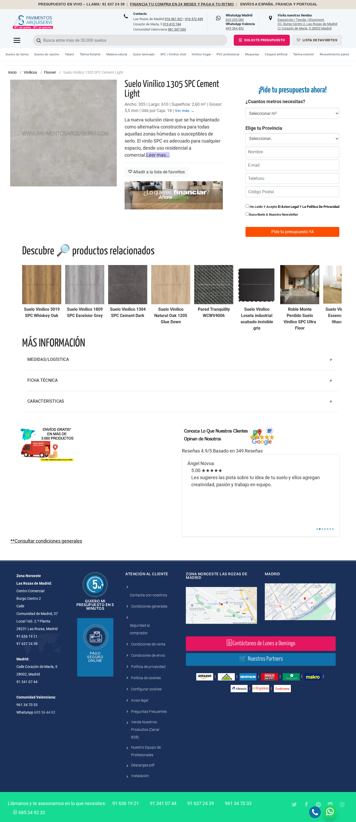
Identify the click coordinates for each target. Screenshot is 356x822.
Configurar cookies (146, 689)
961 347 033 (177, 29)
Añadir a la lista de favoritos (158, 171)
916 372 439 (194, 19)
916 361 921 (174, 19)
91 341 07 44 (163, 803)
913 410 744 (172, 24)
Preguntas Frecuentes (149, 711)
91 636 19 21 (125, 803)
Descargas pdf (143, 765)
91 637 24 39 (200, 803)
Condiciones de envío (148, 655)
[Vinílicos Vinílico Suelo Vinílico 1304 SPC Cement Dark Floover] (127, 284)
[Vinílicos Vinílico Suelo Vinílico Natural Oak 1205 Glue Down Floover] (170, 284)
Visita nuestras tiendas (307, 21)
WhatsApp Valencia (240, 26)
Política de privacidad (148, 667)
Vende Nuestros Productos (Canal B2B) (145, 729)
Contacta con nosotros (148, 595)
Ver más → (184, 110)
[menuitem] (18, 54)
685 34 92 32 (31, 812)
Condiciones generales (149, 606)
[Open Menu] (17, 40)
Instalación (140, 776)
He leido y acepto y (294, 207)
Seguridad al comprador (140, 629)
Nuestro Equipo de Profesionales (146, 751)
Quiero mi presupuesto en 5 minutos (95, 604)
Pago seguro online (95, 657)
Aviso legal (139, 700)
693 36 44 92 (44, 712)
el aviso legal (288, 207)
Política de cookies (146, 678)
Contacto (140, 14)
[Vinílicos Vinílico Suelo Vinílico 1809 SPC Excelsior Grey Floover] (84, 284)
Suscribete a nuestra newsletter (273, 214)
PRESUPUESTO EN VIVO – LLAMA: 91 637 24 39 (81, 4)
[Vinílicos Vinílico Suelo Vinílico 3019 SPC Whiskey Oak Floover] (41, 284)
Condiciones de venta (148, 644)
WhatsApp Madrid (239, 17)
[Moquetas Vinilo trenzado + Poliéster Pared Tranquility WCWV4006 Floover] (213, 284)
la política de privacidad (320, 207)
